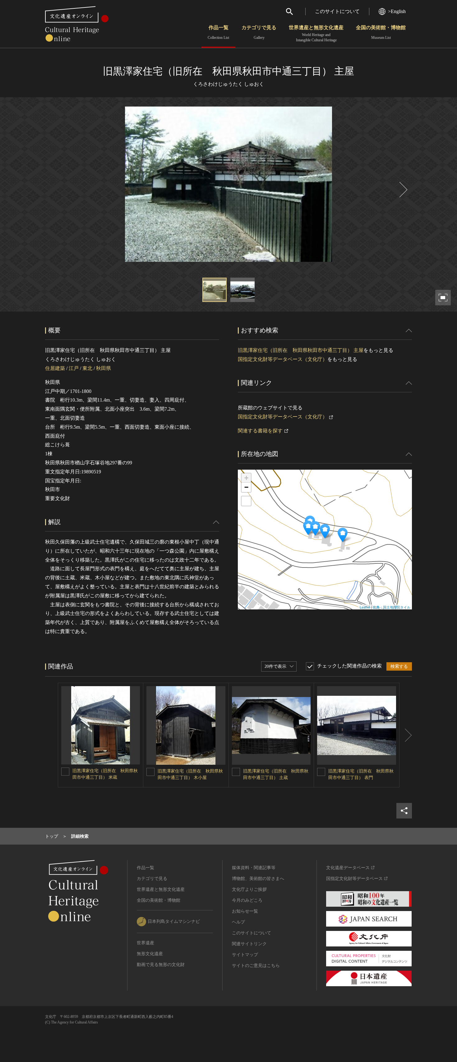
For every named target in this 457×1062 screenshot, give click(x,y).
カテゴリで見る (259, 32)
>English (397, 11)
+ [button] (246, 478)
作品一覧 (218, 32)
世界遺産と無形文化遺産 (316, 33)
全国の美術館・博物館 (381, 32)
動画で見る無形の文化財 (161, 964)
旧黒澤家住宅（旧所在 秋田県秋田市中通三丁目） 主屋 (300, 350)
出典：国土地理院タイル (391, 606)
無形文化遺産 (150, 953)
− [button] (246, 487)
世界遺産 (145, 943)
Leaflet (365, 606)
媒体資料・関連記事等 (253, 867)
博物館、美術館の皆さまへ (258, 878)
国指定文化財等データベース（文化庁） (282, 359)
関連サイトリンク (249, 943)
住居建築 (55, 368)
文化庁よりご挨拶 (249, 889)
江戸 (74, 368)
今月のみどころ (247, 900)
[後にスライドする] (402, 190)
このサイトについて (337, 11)
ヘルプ (238, 922)
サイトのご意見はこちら (256, 965)
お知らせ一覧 (245, 911)
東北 (87, 368)
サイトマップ (245, 954)
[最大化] (246, 501)
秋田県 (103, 368)
